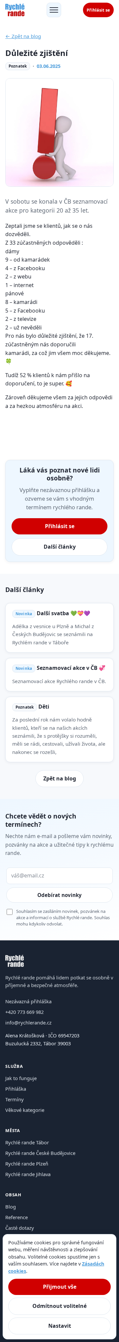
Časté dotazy (19, 1227)
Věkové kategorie (24, 1110)
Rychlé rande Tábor (27, 1142)
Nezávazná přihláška (28, 1001)
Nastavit (59, 1325)
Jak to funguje (21, 1078)
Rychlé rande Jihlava (28, 1174)
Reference (16, 1217)
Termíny (14, 1099)
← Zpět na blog (23, 36)
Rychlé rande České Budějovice (40, 1153)
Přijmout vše (59, 1286)
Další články (60, 546)
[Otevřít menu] (54, 10)
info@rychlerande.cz (28, 1022)
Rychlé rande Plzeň (26, 1163)
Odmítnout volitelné (59, 1306)
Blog (10, 1206)
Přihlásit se (98, 10)
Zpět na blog (59, 778)
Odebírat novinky (59, 895)
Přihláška (15, 1088)
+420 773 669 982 (24, 1012)
